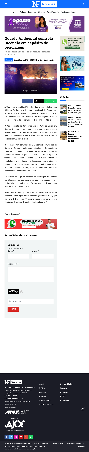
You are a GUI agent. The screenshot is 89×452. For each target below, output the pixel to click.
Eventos (63, 388)
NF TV (63, 396)
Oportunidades (66, 384)
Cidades (41, 12)
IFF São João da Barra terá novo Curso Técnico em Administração (75, 108)
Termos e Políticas (67, 444)
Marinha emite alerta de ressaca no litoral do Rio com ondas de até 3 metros (75, 122)
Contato (79, 444)
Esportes (32, 12)
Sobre (55, 444)
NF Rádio (64, 392)
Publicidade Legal (68, 12)
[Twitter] (11, 437)
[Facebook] (7, 437)
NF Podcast (65, 400)
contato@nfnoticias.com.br (15, 398)
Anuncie (81, 446)
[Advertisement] (44, 352)
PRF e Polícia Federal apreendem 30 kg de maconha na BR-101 (75, 136)
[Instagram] (16, 437)
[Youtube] (21, 437)
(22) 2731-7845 (10, 396)
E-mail (35, 251)
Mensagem (13, 264)
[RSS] (26, 437)
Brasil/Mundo (53, 12)
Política (23, 12)
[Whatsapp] (31, 437)
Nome (11, 251)
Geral (15, 12)
